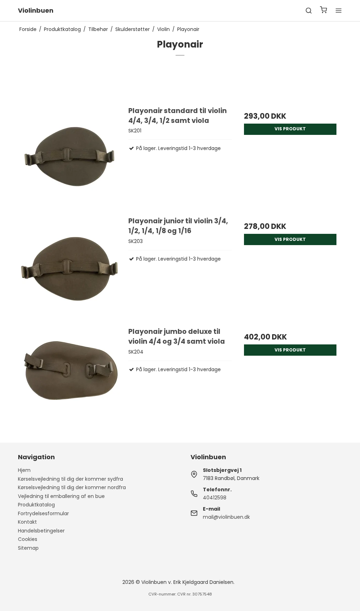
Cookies (27, 539)
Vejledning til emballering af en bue (61, 496)
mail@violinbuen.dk (226, 516)
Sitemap (28, 547)
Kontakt (27, 521)
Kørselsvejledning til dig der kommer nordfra (72, 487)
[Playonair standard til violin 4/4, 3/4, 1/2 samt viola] (69, 157)
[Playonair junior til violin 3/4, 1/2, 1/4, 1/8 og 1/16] (69, 267)
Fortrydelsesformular (43, 513)
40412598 (214, 497)
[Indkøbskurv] (323, 10)
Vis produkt (290, 129)
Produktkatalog (36, 504)
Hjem (24, 470)
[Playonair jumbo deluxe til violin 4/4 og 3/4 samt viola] (69, 378)
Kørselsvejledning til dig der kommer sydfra (70, 478)
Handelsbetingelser (41, 530)
